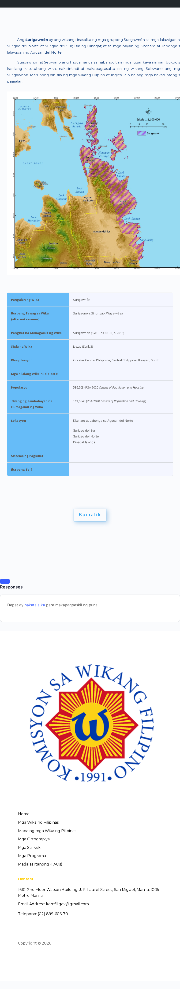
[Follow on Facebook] (21, 956)
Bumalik (90, 514)
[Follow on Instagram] (38, 956)
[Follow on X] (29, 956)
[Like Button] (5, 581)
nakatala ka (35, 605)
